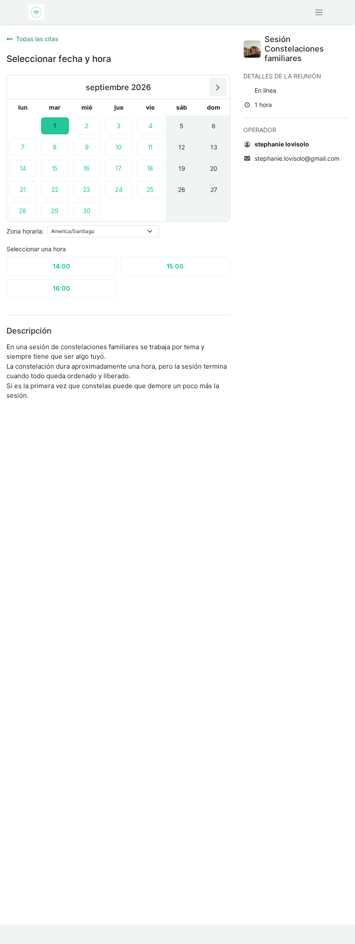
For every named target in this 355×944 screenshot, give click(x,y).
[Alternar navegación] (319, 11)
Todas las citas (37, 38)
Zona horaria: (25, 231)
